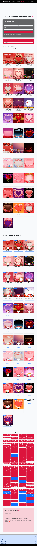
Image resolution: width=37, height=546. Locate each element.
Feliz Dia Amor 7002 (30, 452)
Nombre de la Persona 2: (7, 27)
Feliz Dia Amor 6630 (22, 464)
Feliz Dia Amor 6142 (14, 480)
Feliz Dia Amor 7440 (6, 443)
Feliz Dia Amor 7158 (6, 450)
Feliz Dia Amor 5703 (22, 498)
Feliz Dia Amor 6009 (22, 486)
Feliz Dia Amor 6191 (30, 478)
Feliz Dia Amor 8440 (22, 435)
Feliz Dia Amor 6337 (30, 473)
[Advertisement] (18, 9)
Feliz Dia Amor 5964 (30, 490)
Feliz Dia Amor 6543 (14, 467)
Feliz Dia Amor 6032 (14, 486)
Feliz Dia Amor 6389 (30, 470)
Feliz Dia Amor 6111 (30, 480)
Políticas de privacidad (25, 545)
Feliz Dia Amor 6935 (7, 455)
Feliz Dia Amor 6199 (22, 478)
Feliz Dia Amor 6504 (6, 470)
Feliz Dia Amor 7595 (22, 441)
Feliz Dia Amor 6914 (14, 455)
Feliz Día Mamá (27, 1)
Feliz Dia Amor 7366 (22, 444)
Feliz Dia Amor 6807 (22, 458)
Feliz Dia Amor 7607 (7, 441)
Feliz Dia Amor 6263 (14, 478)
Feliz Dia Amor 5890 (6, 496)
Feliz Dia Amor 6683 (6, 463)
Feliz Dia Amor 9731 (7, 434)
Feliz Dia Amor (23, 1)
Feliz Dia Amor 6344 (22, 473)
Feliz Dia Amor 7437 (14, 444)
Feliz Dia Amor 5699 (30, 498)
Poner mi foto (7, 299)
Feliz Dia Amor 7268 (22, 446)
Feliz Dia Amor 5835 (30, 496)
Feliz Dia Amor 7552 (30, 441)
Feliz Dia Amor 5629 (7, 504)
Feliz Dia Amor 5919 (30, 493)
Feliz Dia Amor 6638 (14, 464)
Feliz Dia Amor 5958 (22, 492)
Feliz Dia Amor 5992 (14, 490)
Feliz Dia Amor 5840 (22, 496)
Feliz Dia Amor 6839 (7, 458)
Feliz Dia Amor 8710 (14, 434)
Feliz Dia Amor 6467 (14, 470)
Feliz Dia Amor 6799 (6, 461)
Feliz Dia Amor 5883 (14, 496)
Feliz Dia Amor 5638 (14, 500)
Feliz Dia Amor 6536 (22, 467)
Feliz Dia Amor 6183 (7, 481)
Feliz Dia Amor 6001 (6, 490)
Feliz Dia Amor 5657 (6, 501)
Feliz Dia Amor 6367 (14, 473)
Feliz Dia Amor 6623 (30, 464)
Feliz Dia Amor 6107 (15, 484)
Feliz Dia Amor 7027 (6, 452)
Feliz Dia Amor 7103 (22, 450)
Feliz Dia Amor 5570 (30, 504)
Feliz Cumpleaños (14, 1)
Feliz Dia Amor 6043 (30, 483)
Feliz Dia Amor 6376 (6, 473)
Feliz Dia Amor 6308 (14, 475)
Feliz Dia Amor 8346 (6, 437)
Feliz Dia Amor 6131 (22, 481)
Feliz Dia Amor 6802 (30, 458)
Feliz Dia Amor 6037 (6, 487)
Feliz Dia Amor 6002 (30, 487)
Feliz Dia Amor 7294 (6, 447)
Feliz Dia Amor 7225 (30, 447)
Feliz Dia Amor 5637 (22, 500)
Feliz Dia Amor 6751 (30, 460)
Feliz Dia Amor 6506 (30, 467)
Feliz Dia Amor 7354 (30, 444)
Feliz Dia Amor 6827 (14, 458)
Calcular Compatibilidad (18, 31)
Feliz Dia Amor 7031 (30, 450)
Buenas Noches (32, 1)
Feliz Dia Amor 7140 (14, 450)
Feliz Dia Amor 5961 (6, 493)
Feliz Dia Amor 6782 (14, 461)
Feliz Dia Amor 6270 (30, 475)
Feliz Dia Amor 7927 (22, 438)
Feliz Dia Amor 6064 (22, 484)
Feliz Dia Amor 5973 (22, 490)
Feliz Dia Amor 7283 (14, 447)
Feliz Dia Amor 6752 (22, 461)
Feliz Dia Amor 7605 (14, 441)
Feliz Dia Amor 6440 (22, 470)
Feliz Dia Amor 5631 (30, 501)
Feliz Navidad (18, 1)
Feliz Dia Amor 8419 (30, 435)
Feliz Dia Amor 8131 (14, 438)
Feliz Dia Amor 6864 (30, 455)
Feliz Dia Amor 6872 (22, 455)
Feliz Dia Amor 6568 (7, 467)
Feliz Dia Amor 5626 (14, 504)
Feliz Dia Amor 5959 (14, 493)
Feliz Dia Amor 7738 (30, 438)
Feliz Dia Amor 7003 (22, 452)
